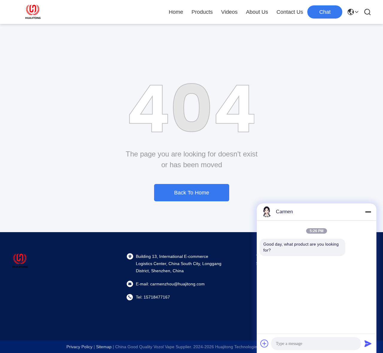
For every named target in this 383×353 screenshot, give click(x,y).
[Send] (368, 343)
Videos (229, 12)
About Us (257, 12)
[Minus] (368, 211)
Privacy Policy (79, 346)
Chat (325, 12)
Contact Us (289, 12)
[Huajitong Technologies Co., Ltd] (33, 12)
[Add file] (264, 343)
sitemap (104, 346)
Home (176, 12)
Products (202, 12)
